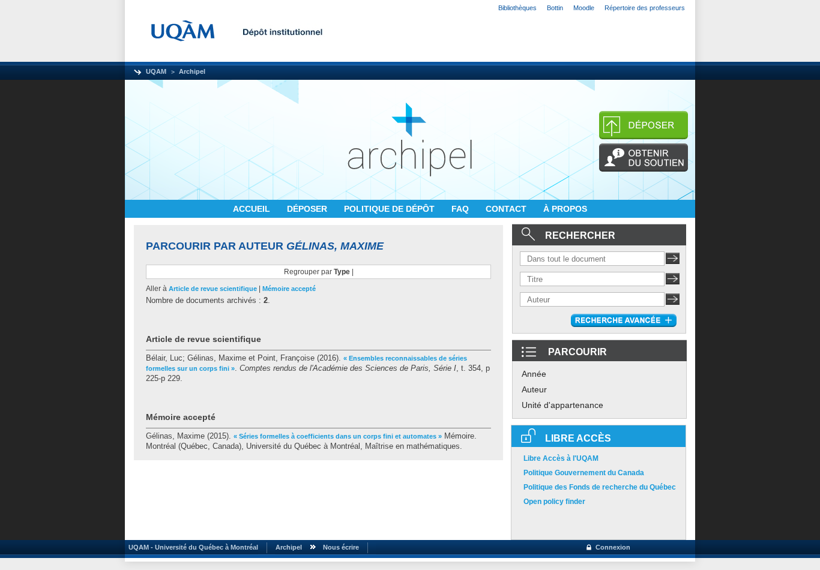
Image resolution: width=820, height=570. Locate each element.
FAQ (461, 209)
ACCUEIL (253, 209)
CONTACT (507, 209)
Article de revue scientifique (213, 288)
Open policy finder (554, 501)
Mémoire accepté (289, 288)
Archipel (192, 71)
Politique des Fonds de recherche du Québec (599, 487)
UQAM (156, 71)
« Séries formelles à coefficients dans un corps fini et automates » (338, 436)
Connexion (612, 547)
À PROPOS (565, 209)
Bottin (555, 7)
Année (534, 374)
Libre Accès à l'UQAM (560, 458)
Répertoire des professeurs (644, 7)
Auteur (534, 389)
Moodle (583, 7)
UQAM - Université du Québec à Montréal (191, 547)
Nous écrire (341, 547)
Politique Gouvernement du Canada (583, 473)
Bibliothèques (517, 7)
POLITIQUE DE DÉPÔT (390, 209)
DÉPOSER (308, 209)
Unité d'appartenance (562, 405)
